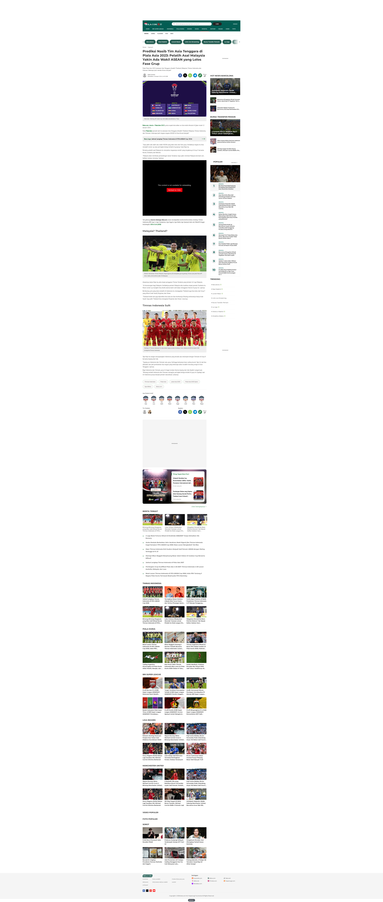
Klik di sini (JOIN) (156, 224)
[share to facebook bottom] (180, 412)
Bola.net (228, 878)
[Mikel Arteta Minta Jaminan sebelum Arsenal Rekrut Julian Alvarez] (213, 141)
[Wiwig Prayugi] (150, 412)
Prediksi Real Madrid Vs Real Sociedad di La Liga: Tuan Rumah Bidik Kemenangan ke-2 (227, 272)
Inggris (189, 29)
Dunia (197, 29)
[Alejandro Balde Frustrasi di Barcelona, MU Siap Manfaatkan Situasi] (213, 109)
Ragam (220, 29)
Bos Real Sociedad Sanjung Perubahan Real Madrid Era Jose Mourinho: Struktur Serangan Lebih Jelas (227, 187)
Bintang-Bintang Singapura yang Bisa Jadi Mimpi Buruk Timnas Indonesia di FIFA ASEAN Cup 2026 (152, 529)
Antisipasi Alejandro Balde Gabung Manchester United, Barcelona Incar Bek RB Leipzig (196, 803)
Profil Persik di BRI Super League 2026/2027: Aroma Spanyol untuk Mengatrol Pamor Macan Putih (173, 712)
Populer (217, 162)
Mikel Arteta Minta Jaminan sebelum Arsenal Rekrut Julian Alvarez (228, 141)
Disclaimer (156, 879)
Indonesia (170, 29)
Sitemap (145, 885)
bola (153, 24)
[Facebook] (144, 890)
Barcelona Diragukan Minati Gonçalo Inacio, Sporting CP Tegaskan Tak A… (228, 100)
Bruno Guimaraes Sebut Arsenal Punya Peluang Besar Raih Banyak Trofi (195, 757)
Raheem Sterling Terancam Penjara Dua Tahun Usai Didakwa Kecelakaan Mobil (152, 737)
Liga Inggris (149, 720)
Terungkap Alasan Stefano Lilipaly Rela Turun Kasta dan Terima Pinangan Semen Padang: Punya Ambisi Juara (174, 601)
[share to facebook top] (180, 75)
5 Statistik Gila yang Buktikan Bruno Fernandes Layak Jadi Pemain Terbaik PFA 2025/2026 (174, 783)
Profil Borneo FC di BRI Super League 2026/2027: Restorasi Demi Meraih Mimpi (151, 692)
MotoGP (212, 29)
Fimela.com (213, 881)
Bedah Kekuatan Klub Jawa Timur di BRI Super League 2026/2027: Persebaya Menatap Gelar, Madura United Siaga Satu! (152, 712)
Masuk (235, 24)
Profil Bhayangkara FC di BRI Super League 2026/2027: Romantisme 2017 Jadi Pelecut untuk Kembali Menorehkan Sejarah (196, 712)
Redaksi (145, 882)
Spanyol (204, 29)
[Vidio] (150, 890)
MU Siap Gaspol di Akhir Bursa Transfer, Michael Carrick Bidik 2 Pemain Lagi (174, 803)
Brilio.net (196, 881)
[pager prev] (143, 42)
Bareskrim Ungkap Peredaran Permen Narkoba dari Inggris (152, 862)
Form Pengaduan (178, 879)
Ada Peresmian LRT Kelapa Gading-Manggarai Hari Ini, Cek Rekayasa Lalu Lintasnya (174, 862)
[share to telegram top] (195, 75)
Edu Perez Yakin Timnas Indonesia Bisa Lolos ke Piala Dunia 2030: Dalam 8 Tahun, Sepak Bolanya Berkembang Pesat (175, 666)
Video (227, 29)
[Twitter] (147, 890)
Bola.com (146, 125)
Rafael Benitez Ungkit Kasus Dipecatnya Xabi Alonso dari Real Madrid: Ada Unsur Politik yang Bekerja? (228, 216)
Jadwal (153, 33)
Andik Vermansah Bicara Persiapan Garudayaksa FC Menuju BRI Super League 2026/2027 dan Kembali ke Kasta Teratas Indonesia (196, 692)
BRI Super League (157, 29)
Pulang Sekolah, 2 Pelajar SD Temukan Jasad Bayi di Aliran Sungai (196, 862)
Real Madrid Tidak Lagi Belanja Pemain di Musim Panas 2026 (228, 244)
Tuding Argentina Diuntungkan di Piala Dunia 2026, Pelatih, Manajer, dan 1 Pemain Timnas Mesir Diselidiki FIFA (152, 666)
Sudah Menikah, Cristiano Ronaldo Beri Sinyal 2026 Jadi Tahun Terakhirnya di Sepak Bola (195, 666)
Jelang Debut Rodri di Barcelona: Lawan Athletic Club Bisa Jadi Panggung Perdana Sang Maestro (227, 227)
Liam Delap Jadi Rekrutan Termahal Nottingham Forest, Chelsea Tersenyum (174, 757)
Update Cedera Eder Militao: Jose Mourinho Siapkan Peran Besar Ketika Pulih (228, 262)
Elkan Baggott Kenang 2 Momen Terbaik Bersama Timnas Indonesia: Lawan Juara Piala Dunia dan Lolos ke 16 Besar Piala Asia (174, 646)
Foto (234, 29)
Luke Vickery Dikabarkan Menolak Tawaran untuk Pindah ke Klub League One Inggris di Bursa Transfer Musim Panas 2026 (174, 529)
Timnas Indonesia (152, 583)
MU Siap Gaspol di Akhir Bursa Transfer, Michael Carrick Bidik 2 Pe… (228, 149)
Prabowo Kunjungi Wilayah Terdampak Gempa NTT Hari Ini (174, 842)
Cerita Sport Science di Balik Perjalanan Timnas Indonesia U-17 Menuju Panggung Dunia (196, 601)
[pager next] (239, 42)
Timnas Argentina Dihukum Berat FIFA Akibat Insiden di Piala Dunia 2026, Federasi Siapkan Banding (196, 646)
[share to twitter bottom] (185, 412)
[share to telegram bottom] (195, 412)
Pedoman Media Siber (160, 882)
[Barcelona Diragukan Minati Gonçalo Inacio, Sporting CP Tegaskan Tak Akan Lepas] (213, 100)
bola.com (183, 896)
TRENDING (215, 279)
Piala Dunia (180, 29)
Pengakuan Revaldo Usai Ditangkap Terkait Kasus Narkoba (195, 842)
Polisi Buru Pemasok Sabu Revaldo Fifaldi (152, 841)
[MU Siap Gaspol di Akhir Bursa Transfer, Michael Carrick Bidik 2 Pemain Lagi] (213, 150)
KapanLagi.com (230, 881)
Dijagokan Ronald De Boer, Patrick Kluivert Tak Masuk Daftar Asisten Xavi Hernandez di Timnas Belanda (196, 529)
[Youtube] (154, 890)
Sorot (146, 825)
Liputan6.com (198, 878)
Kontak (145, 879)
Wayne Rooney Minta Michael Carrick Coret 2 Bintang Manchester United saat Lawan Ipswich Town (174, 737)
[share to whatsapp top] (190, 75)
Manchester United (153, 766)
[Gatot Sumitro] (145, 75)
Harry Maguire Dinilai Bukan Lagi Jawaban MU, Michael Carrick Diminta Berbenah (152, 757)
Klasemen (160, 33)
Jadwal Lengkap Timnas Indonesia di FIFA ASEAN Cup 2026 (151, 601)
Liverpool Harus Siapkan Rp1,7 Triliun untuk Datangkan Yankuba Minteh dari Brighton (224, 133)
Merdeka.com (198, 883)
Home (147, 29)
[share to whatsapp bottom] (190, 412)
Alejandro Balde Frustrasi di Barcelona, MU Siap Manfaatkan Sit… (228, 108)
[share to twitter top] (185, 75)
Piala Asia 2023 (160, 125)
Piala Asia (149, 131)
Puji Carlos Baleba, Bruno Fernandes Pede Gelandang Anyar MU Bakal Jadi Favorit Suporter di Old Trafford (196, 737)
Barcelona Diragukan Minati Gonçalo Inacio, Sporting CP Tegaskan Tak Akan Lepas (227, 253)
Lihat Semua (233, 162)
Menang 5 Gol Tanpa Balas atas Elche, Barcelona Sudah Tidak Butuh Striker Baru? (228, 236)
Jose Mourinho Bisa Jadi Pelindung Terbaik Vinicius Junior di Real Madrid (227, 196)
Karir (174, 882)
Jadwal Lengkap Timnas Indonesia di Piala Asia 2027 (165, 562)
